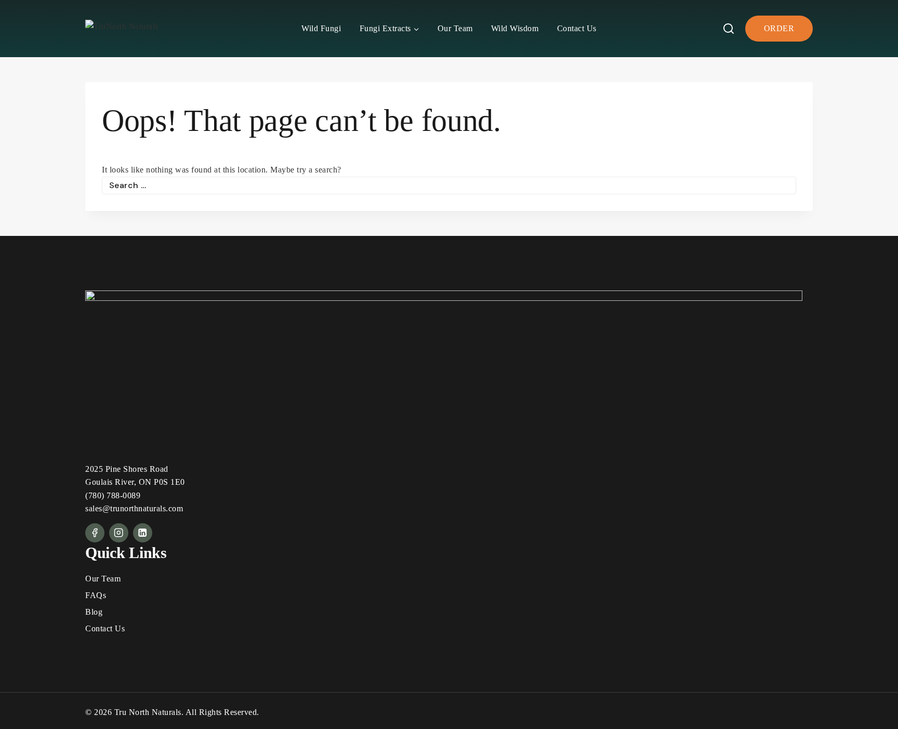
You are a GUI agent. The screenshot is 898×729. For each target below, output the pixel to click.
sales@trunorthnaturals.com (134, 508)
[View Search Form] (728, 28)
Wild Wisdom (515, 28)
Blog (93, 611)
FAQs (95, 595)
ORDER (779, 28)
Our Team (455, 28)
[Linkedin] (142, 532)
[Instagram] (118, 532)
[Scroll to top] (869, 706)
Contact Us (577, 28)
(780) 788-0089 (112, 495)
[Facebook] (94, 532)
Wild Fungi (321, 28)
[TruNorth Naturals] (126, 29)
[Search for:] (449, 185)
